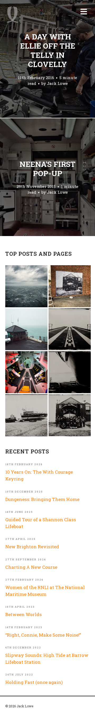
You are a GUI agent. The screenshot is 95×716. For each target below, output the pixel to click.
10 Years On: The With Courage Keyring (39, 475)
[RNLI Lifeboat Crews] (70, 415)
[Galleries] (70, 329)
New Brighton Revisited (32, 547)
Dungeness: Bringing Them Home (42, 499)
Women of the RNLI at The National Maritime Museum (45, 590)
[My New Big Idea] (70, 286)
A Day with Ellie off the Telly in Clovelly (47, 50)
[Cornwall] (70, 372)
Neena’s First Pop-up (47, 169)
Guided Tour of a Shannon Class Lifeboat (40, 522)
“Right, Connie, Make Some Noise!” (43, 635)
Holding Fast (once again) (34, 682)
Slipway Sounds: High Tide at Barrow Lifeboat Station (46, 658)
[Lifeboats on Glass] (26, 415)
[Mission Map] (26, 329)
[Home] (12, 14)
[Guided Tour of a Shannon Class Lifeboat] (26, 372)
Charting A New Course (31, 567)
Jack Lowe (57, 83)
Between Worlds (23, 614)
